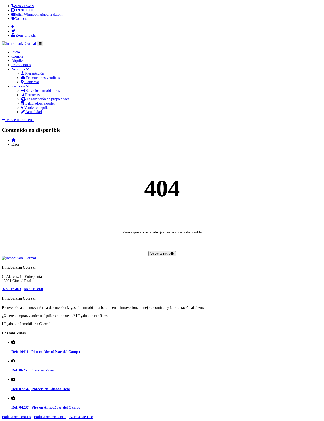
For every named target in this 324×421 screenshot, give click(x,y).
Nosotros (18, 69)
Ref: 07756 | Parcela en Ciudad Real (40, 389)
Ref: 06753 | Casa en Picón (32, 370)
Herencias (32, 95)
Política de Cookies (16, 417)
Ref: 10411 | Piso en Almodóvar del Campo (45, 352)
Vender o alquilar (36, 107)
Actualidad (33, 112)
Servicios (18, 86)
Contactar (31, 82)
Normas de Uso (81, 417)
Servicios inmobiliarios (42, 90)
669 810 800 (33, 289)
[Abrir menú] (40, 43)
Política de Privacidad (50, 417)
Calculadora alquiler (39, 103)
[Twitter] (13, 31)
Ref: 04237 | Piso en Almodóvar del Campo (45, 407)
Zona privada (25, 35)
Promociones (21, 65)
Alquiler (17, 61)
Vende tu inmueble (19, 120)
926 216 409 (11, 289)
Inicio (15, 52)
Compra (17, 56)
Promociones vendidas (42, 78)
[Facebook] (12, 27)
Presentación (34, 73)
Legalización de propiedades (47, 99)
